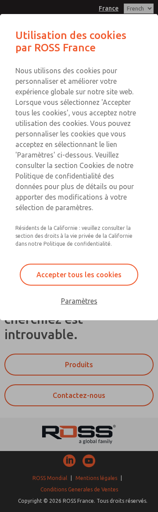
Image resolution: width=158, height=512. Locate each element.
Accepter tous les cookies (79, 275)
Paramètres (79, 301)
